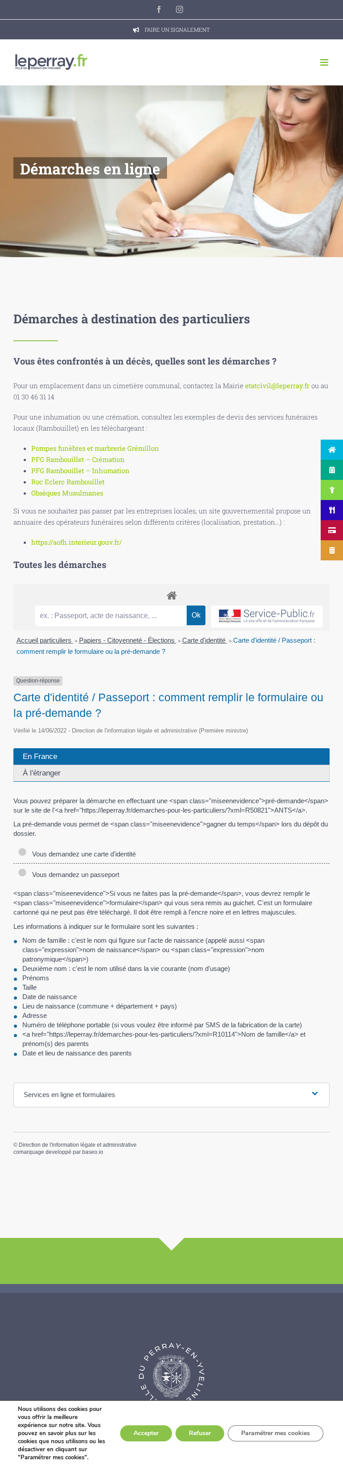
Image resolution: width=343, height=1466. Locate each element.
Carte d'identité (204, 640)
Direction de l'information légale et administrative (78, 1145)
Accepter (146, 1433)
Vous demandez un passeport (74, 874)
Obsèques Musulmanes (67, 492)
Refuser (200, 1433)
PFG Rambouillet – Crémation (78, 459)
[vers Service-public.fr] (267, 616)
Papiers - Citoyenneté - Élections (127, 640)
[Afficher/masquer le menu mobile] (325, 62)
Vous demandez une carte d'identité (82, 854)
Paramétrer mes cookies (275, 1433)
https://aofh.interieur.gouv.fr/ (76, 542)
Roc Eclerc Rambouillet (68, 481)
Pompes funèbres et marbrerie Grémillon (95, 448)
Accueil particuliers (45, 640)
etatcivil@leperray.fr (277, 385)
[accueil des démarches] (171, 595)
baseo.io (92, 1152)
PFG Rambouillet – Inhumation (80, 470)
